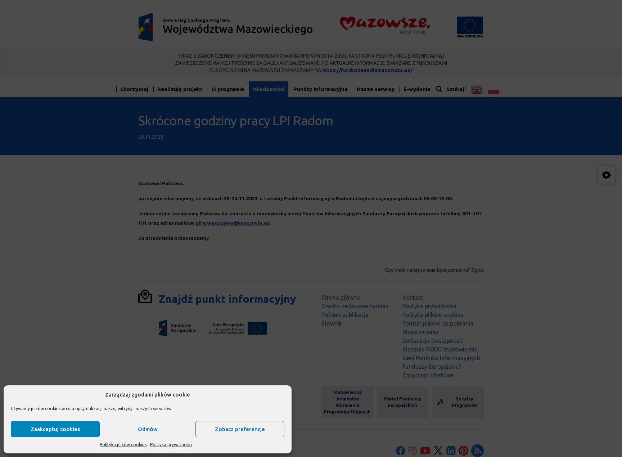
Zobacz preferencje (240, 429)
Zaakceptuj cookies (55, 429)
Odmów (148, 429)
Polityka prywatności (171, 444)
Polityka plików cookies (123, 444)
